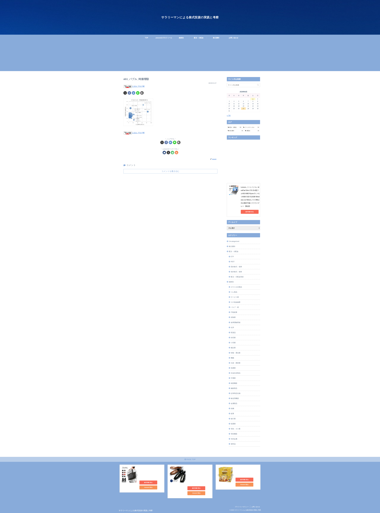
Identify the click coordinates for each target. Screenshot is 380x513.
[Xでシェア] (125, 93)
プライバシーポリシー (242, 507)
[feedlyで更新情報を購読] (172, 152)
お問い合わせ (256, 507)
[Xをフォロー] (168, 152)
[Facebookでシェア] (129, 93)
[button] (142, 93)
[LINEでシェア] (138, 93)
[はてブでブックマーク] (133, 93)
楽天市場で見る (250, 211)
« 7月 (229, 115)
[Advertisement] (190, 57)
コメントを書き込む (170, 171)
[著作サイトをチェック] (164, 152)
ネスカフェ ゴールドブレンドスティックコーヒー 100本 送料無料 (247, 471)
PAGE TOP (191, 459)
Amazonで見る (148, 487)
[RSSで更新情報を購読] (176, 152)
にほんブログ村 (138, 86)
